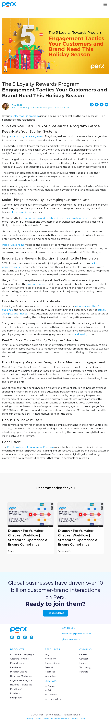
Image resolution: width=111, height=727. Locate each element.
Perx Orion (16, 689)
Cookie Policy (78, 718)
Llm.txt (45, 718)
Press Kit (49, 667)
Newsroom (50, 658)
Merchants (15, 667)
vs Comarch (51, 694)
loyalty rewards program (24, 116)
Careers (83, 654)
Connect (83, 658)
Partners (83, 671)
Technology (85, 667)
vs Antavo (50, 686)
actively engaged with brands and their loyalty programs (57, 218)
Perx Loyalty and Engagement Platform (30, 447)
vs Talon (49, 690)
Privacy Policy (33, 718)
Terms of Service (60, 718)
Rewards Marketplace (21, 684)
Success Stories (52, 663)
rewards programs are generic (26, 136)
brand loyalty (79, 334)
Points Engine (17, 663)
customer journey (37, 284)
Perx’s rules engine (13, 244)
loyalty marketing (22, 212)
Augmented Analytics (21, 680)
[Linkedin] (25, 637)
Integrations (16, 697)
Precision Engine (18, 671)
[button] (30, 528)
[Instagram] (31, 637)
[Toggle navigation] (105, 4)
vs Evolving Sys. (53, 699)
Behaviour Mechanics (21, 676)
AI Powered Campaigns (22, 654)
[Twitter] (18, 637)
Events (82, 663)
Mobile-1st (15, 693)
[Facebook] (12, 637)
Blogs (47, 654)
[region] (55, 528)
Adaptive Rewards (19, 658)
